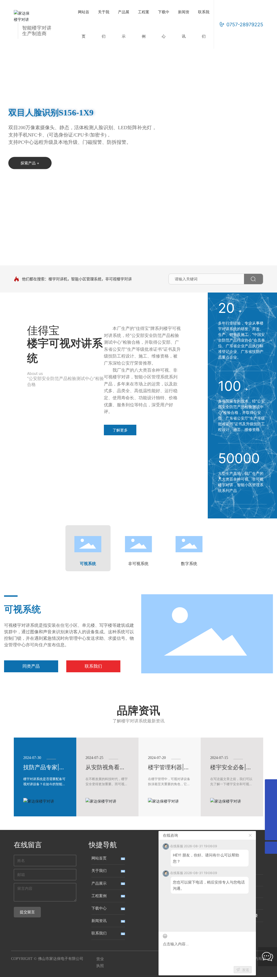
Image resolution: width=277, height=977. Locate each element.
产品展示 (99, 883)
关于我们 (99, 871)
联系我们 (99, 933)
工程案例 (99, 896)
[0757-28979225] (271, 822)
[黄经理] (271, 797)
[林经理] (271, 810)
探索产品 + (30, 173)
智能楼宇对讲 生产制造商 (36, 31)
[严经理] (271, 785)
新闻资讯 (99, 921)
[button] (30, 250)
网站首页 (99, 858)
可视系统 (22, 609)
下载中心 (99, 908)
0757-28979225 (244, 24)
